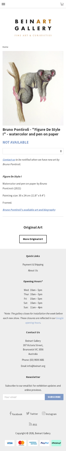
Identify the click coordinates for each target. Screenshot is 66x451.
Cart (63, 5)
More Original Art (33, 239)
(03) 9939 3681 (37, 359)
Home (5, 47)
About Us (33, 270)
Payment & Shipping (33, 264)
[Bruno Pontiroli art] (33, 124)
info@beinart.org (36, 366)
